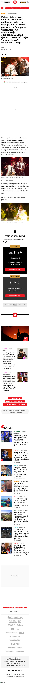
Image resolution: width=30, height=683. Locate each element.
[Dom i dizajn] (21, 632)
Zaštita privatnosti (10, 662)
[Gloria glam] (18, 629)
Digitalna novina (9, 665)
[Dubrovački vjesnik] (15, 647)
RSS (17, 665)
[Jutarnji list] (15, 617)
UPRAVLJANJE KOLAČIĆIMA (15, 671)
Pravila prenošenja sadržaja (14, 660)
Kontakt (9, 663)
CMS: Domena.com (20, 676)
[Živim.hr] (20, 625)
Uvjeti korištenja (14, 658)
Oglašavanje (17, 663)
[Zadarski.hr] (10, 651)
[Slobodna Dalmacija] (15, 2)
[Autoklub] (15, 636)
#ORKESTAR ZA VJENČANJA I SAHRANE (15, 404)
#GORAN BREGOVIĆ (15, 398)
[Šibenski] (20, 651)
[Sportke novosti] (20, 621)
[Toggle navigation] (2, 2)
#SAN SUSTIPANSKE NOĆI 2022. (15, 401)
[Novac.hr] (15, 640)
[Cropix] (15, 644)
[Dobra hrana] (12, 632)
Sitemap (22, 665)
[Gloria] (13, 629)
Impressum (21, 662)
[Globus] (11, 625)
